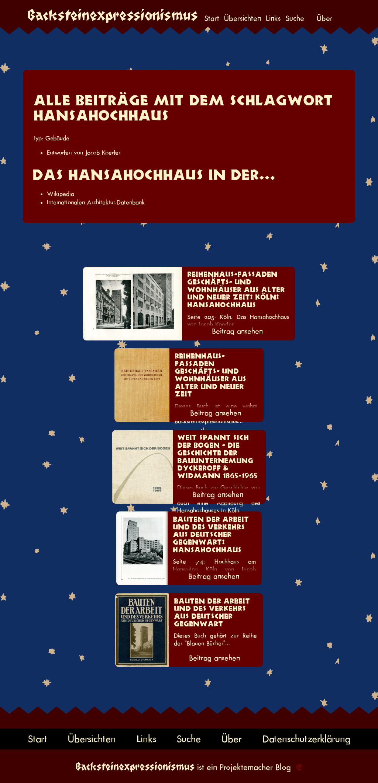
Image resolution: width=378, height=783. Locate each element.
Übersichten (242, 18)
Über (325, 18)
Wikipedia (60, 194)
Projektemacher (246, 767)
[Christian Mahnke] (297, 767)
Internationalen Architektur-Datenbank (96, 202)
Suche (294, 18)
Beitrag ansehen (237, 331)
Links (273, 18)
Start (211, 18)
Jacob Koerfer (102, 152)
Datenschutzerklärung (306, 739)
